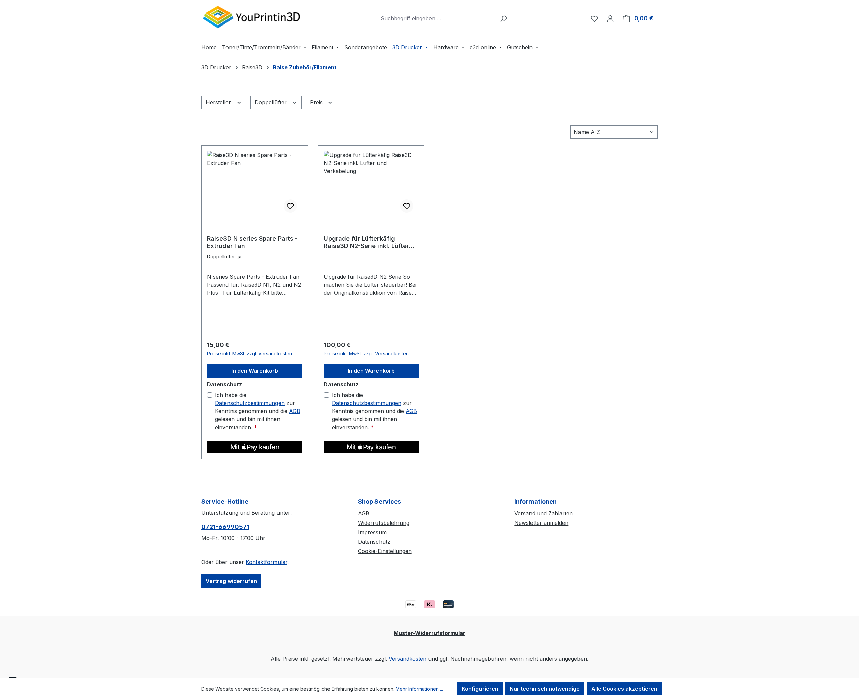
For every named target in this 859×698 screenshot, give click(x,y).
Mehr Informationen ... (419, 689)
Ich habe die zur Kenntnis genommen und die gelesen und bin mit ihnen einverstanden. (257, 411)
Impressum (372, 532)
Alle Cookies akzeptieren (624, 688)
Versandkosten (407, 658)
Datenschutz (374, 541)
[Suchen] (503, 18)
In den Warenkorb (254, 370)
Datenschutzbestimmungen (250, 403)
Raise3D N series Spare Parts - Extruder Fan (252, 242)
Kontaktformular (266, 562)
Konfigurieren (480, 688)
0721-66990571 (225, 526)
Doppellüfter (271, 102)
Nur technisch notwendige (545, 688)
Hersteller (219, 102)
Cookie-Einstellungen (385, 551)
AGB (294, 411)
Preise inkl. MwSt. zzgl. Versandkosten (249, 353)
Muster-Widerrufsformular (429, 633)
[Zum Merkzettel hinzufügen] (290, 206)
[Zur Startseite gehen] (251, 17)
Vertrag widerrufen (231, 581)
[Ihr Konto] (610, 18)
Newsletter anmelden (541, 522)
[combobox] (436, 18)
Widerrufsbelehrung (383, 522)
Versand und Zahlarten (543, 513)
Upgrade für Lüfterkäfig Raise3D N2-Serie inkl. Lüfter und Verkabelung (366, 242)
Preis (317, 102)
